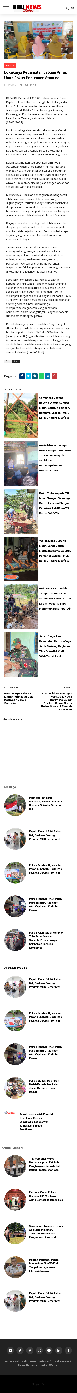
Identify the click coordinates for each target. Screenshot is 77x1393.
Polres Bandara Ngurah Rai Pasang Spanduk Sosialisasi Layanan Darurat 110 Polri (45, 869)
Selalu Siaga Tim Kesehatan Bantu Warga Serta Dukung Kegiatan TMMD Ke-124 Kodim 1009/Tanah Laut (55, 646)
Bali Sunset (29, 1361)
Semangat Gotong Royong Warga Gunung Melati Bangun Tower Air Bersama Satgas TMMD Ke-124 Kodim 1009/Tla (55, 407)
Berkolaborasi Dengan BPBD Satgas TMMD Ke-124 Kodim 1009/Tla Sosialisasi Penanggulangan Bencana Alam (55, 458)
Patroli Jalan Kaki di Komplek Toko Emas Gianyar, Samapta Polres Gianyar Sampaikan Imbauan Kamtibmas (46, 940)
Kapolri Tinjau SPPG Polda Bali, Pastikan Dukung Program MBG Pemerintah (45, 835)
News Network (27, 1365)
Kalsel (10, 65)
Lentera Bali (11, 1361)
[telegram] (35, 376)
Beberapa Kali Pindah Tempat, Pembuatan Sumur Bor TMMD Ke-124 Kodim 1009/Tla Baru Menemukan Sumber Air (55, 598)
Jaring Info (45, 1361)
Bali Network (63, 1361)
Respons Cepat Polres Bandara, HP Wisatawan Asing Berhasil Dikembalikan (46, 1196)
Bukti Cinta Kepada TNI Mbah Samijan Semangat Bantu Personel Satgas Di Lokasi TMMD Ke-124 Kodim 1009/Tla (55, 503)
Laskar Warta (48, 1365)
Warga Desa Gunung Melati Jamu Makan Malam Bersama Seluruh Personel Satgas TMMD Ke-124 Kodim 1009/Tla (55, 551)
